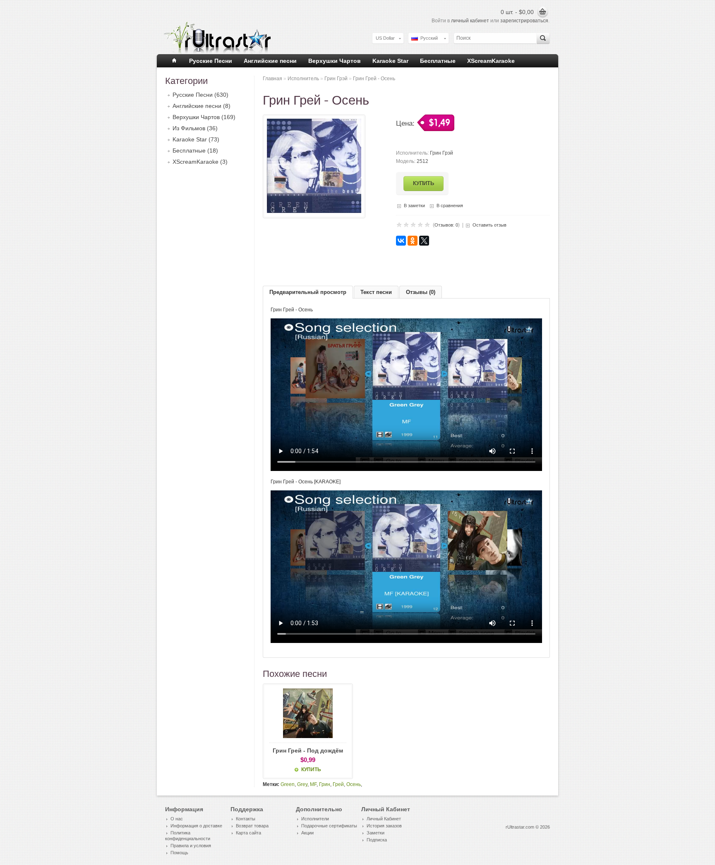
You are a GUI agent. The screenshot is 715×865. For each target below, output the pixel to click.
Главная (272, 78)
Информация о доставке (196, 825)
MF (313, 784)
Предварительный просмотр (307, 292)
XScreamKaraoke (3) (200, 161)
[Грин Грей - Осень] (314, 211)
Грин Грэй (336, 78)
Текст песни (376, 292)
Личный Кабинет (384, 818)
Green (288, 784)
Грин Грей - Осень (374, 78)
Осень (353, 784)
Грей (338, 784)
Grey (302, 784)
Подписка (377, 839)
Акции (307, 832)
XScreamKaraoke (491, 60)
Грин (324, 784)
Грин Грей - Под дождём (308, 750)
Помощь (179, 852)
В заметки (414, 205)
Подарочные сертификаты (329, 825)
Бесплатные (438, 60)
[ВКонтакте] (401, 241)
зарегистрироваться (524, 21)
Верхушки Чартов (334, 60)
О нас (176, 818)
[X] (424, 241)
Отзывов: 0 (446, 224)
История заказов (384, 825)
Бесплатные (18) (195, 150)
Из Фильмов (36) (195, 128)
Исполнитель (303, 78)
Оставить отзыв (489, 224)
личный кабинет (470, 21)
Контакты (245, 818)
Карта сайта (248, 832)
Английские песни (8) (201, 106)
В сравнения (450, 205)
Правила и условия (190, 845)
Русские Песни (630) (200, 94)
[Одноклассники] (412, 241)
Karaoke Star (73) (196, 139)
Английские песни (270, 60)
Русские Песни (210, 60)
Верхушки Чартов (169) (204, 117)
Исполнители (315, 818)
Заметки (375, 832)
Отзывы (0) (420, 292)
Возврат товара (252, 825)
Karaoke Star (390, 60)
